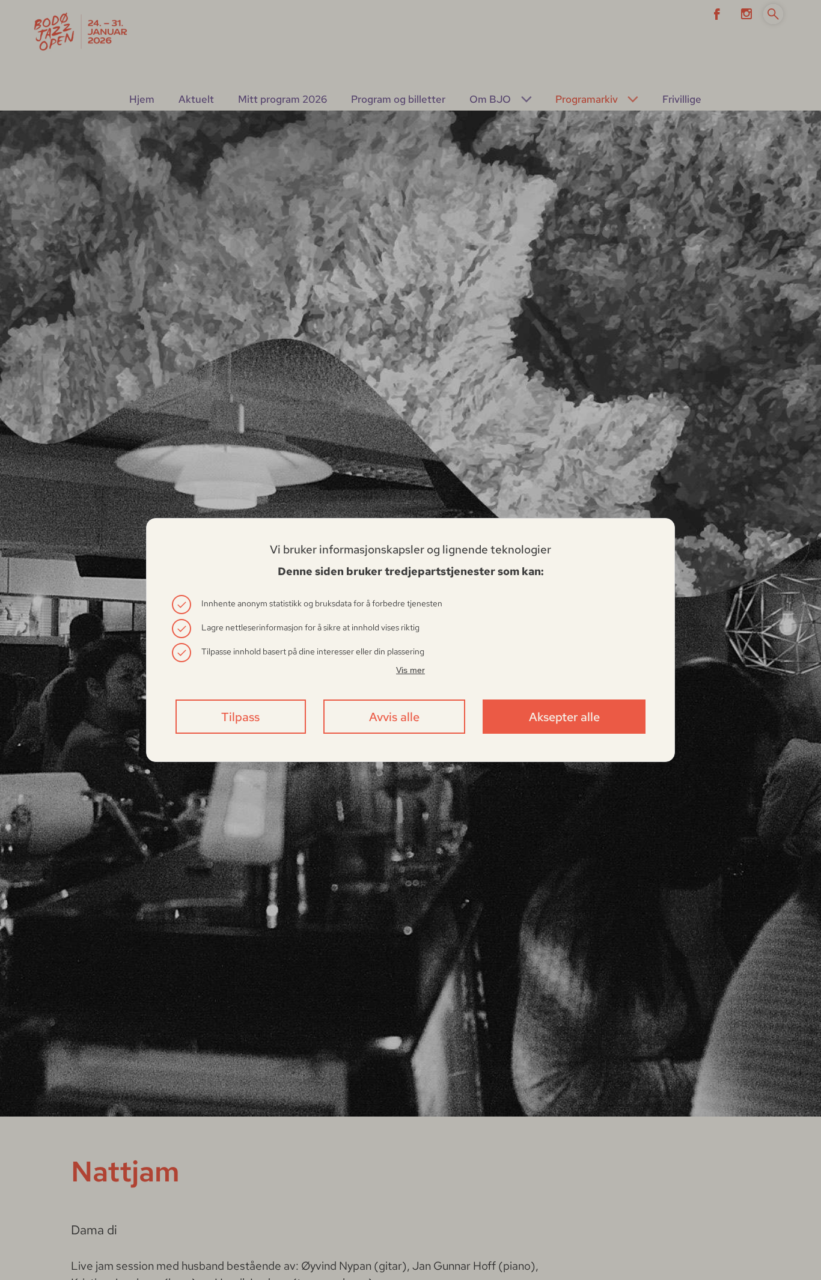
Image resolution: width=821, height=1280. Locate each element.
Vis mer (410, 670)
